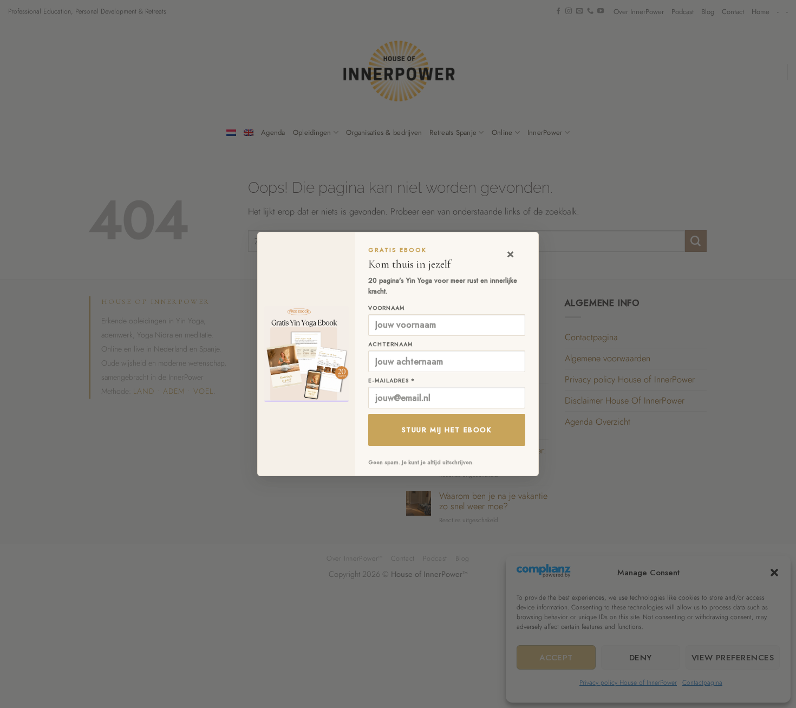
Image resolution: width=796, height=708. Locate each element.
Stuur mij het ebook (447, 430)
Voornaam (386, 308)
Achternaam (390, 344)
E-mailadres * (391, 380)
